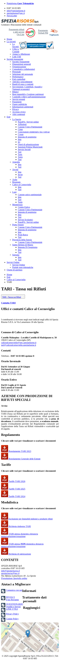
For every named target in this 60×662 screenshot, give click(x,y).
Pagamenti (16, 102)
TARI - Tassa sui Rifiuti (11, 297)
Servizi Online (13, 262)
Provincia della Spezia (22, 240)
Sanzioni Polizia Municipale (30, 147)
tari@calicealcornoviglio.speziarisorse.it (18, 345)
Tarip (20, 202)
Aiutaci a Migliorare (21, 54)
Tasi (19, 159)
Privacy (15, 109)
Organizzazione (19, 66)
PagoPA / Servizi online (28, 122)
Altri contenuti (18, 114)
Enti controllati (18, 79)
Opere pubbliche (19, 104)
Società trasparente (15, 59)
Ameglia (16, 162)
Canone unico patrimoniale (30, 194)
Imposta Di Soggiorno (27, 247)
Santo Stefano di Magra (22, 245)
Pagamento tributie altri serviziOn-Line (16, 32)
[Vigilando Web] (54, 33)
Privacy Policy (12, 614)
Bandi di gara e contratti (22, 84)
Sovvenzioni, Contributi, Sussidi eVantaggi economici (27, 88)
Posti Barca (23, 235)
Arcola (15, 169)
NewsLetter (12, 15)
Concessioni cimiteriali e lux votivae (34, 132)
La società (11, 41)
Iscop (20, 174)
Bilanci (15, 92)
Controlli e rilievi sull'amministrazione (29, 97)
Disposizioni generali (21, 64)
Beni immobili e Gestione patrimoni (28, 94)
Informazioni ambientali (22, 107)
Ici (19, 142)
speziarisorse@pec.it (16, 13)
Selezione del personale (22, 74)
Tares (20, 157)
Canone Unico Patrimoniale (30, 127)
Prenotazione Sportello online (14, 578)
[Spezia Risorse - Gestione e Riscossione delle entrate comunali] (20, 22)
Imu (19, 139)
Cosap (20, 134)
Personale (16, 72)
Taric (20, 154)
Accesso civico (19, 112)
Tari (19, 152)
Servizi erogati (18, 99)
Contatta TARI (8, 303)
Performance (17, 77)
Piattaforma (20, 3)
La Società (15, 45)
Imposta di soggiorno (27, 137)
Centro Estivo (24, 207)
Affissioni (22, 124)
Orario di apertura (14, 270)
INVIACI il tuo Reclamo (12, 598)
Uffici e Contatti (15, 50)
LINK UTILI (12, 609)
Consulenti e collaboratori (23, 69)
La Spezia (16, 119)
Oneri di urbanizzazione (28, 144)
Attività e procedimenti (22, 82)
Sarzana (15, 255)
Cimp (20, 129)
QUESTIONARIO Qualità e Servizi (14, 605)
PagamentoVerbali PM (43, 31)
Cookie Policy (12, 619)
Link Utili (16, 56)
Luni (14, 192)
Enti (8, 117)
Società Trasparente (20, 61)
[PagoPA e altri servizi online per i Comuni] (30, 36)
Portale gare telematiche (22, 267)
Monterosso (17, 204)
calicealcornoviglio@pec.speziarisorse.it (18, 342)
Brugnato (16, 182)
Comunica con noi (14, 590)
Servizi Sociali (24, 149)
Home (9, 39)
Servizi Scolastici (25, 219)
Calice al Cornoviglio (21, 184)
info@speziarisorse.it (16, 10)
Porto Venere (18, 224)
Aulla (14, 179)
